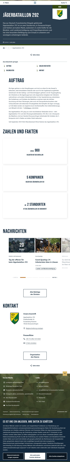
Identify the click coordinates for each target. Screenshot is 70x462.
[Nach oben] (65, 373)
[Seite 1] (23, 277)
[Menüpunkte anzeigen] (8, 48)
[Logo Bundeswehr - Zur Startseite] (35, 3)
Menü (7, 3)
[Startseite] (4, 48)
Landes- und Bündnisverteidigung (45, 268)
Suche (63, 3)
